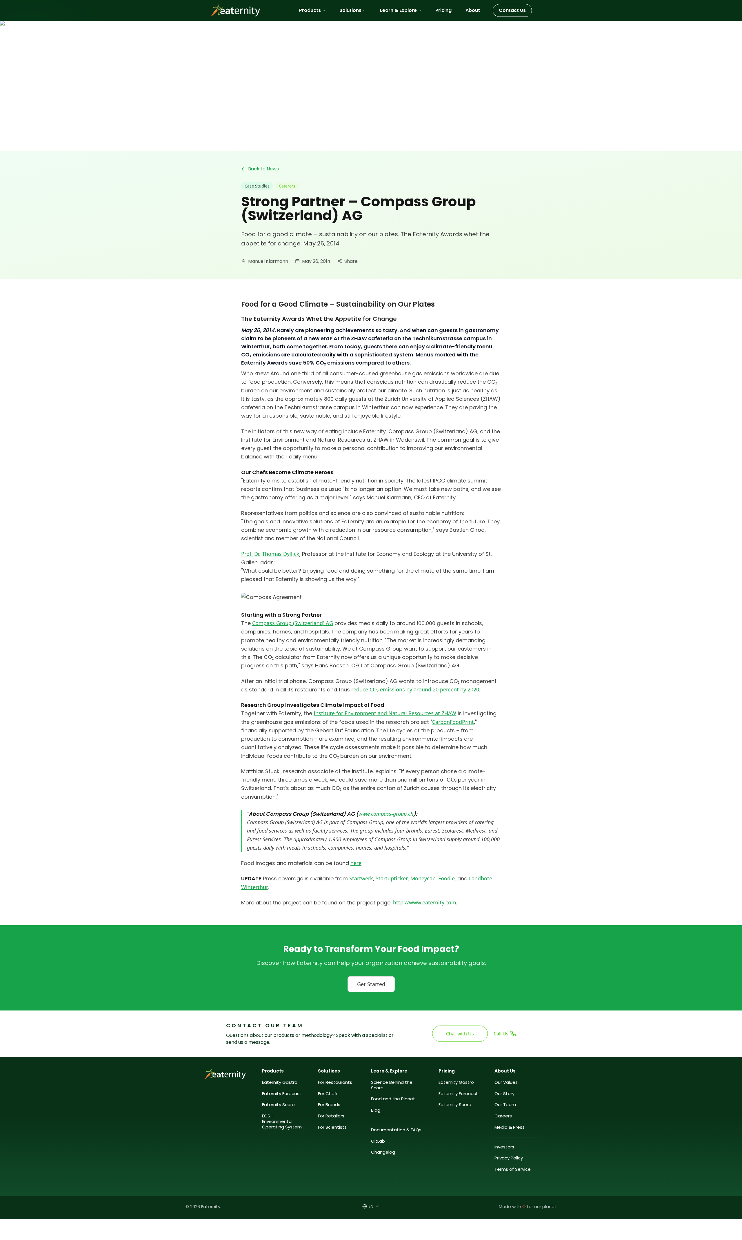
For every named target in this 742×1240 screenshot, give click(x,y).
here (355, 863)
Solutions (350, 10)
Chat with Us (460, 1033)
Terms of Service (512, 1169)
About (472, 10)
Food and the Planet (393, 1099)
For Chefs (328, 1094)
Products (310, 10)
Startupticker (392, 878)
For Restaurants (335, 1082)
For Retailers (331, 1116)
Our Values (506, 1082)
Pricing (443, 10)
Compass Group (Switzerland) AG (292, 623)
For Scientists (332, 1127)
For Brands (329, 1105)
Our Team (505, 1105)
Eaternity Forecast (281, 1094)
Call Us (501, 1033)
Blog (375, 1110)
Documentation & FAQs (396, 1130)
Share (351, 261)
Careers (503, 1116)
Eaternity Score (278, 1105)
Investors (504, 1147)
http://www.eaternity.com (424, 902)
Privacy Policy (508, 1158)
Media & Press (509, 1127)
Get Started (371, 984)
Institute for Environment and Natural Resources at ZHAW (385, 713)
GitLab (378, 1141)
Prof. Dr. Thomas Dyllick (270, 553)
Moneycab (423, 878)
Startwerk (361, 878)
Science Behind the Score (391, 1085)
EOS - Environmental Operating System (282, 1121)
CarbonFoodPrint (453, 721)
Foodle (446, 878)
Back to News (263, 168)
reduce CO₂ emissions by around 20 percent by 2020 (415, 689)
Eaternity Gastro (279, 1082)
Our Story (504, 1094)
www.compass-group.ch (386, 813)
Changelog (383, 1152)
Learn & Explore (398, 10)
